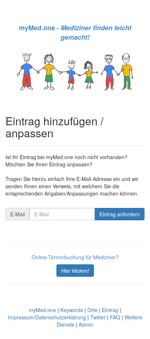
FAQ (115, 317)
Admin (86, 324)
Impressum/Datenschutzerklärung (47, 317)
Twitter (98, 317)
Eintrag (110, 310)
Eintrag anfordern (119, 214)
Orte (92, 310)
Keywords (71, 310)
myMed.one (42, 310)
